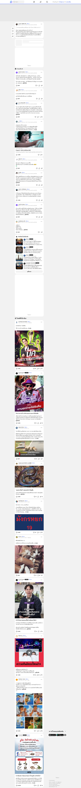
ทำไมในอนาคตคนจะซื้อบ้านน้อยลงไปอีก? (26, 620)
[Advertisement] (40, 13)
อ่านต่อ (35, 129)
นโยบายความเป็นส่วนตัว (53, 784)
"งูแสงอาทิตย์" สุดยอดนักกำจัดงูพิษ (24, 490)
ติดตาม (28, 23)
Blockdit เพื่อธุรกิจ (52, 786)
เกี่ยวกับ (50, 782)
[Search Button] (14, 2)
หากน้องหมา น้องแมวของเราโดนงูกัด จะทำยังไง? (28, 775)
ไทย (56, 786)
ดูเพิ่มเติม (25, 83)
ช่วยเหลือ (53, 782)
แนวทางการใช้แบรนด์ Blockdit (54, 785)
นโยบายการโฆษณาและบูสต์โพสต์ (54, 783)
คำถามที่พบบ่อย (58, 782)
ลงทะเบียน (68, 2)
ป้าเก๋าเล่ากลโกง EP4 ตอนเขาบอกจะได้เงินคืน (27, 413)
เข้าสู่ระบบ (61, 2)
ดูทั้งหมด (29, 271)
